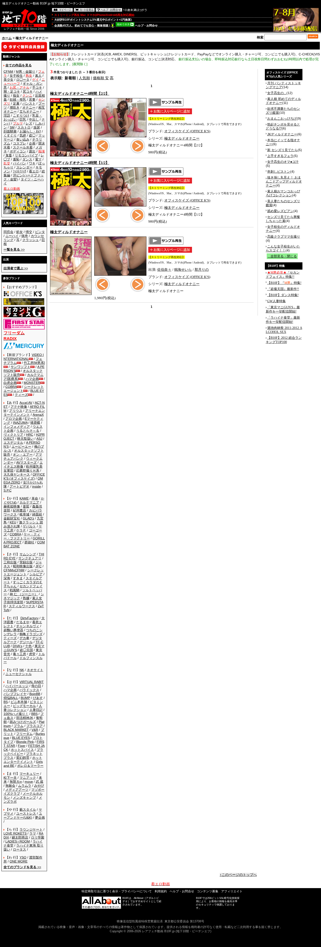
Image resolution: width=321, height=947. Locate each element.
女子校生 (16, 75)
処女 (19, 232)
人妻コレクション (23, 708)
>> (14, 249)
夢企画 (40, 817)
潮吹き (15, 107)
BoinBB (34, 694)
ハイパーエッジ (16, 686)
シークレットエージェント (24, 572)
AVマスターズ (26, 462)
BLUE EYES (21, 738)
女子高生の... (276, 93)
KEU (13, 522)
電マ (38, 159)
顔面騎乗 (10, 131)
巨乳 (23, 119)
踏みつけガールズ (23, 722)
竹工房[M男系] (34, 363)
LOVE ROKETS (15, 833)
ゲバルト (29, 526)
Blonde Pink (25, 742)
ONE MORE (18, 861)
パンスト (28, 103)
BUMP (25, 698)
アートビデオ (19, 486)
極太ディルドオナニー (182, 138)
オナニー (28, 107)
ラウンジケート (31, 829)
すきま (18, 578)
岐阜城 (24, 514)
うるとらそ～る (27, 430)
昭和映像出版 (23, 566)
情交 (29, 232)
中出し (34, 119)
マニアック (28, 777)
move (29, 781)
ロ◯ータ (22, 79)
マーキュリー (29, 773)
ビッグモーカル (24, 706)
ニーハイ (12, 236)
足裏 (16, 103)
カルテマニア (29, 502)
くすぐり (10, 135)
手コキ (37, 87)
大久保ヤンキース (17, 474)
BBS (34, 714)
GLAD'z (28, 518)
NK (22, 670)
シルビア (36, 574)
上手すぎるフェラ (280, 156)
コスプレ (19, 143)
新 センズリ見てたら (282, 150)
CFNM (8, 71)
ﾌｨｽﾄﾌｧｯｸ (19, 171)
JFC (38, 566)
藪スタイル (28, 809)
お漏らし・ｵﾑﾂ (30, 131)
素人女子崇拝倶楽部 (23, 600)
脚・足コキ (12, 91)
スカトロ (24, 127)
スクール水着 (23, 147)
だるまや (22, 622)
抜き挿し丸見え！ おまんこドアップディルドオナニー (284, 181)
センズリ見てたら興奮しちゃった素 (283, 219)
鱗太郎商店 (20, 837)
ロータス (19, 849)
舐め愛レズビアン (280, 211)
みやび (39, 785)
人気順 (84, 78)
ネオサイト (35, 670)
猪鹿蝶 (35, 422)
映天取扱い (25, 438)
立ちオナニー (29, 111)
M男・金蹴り (25, 71)
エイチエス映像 (23, 464)
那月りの (202, 269)
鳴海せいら (183, 269)
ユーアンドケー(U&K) (23, 815)
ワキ (32, 163)
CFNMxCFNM (14, 570)
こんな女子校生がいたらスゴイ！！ (283, 248)
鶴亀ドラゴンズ (31, 634)
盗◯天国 (26, 650)
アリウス (15, 410)
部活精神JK (24, 718)
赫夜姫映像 (12, 506)
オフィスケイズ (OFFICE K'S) (187, 131)
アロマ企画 (13, 418)
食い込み (22, 139)
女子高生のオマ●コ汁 (283, 162)
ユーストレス (26, 813)
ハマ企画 (32, 379)
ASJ (39, 438)
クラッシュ (30, 240)
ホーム (7, 38)
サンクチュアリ (29, 558)
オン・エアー (23, 454)
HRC (29, 434)
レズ (29, 123)
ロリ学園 (37, 837)
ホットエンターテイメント (23, 760)
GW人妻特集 (276, 301)
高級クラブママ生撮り (283, 236)
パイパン (19, 163)
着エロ (34, 171)
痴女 (16, 95)
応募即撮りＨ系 (27, 470)
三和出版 (10, 562)
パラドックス (29, 690)
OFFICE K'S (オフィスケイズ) (24, 476)
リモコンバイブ (26, 155)
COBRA (11, 387)
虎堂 (32, 654)
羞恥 (16, 159)
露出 (32, 151)
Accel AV (26, 403)
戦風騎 (15, 590)
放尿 (36, 127)
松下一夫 (10, 777)
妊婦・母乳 (18, 99)
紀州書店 (19, 510)
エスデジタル (13, 442)
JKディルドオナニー (282, 134)
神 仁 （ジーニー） (24, 594)
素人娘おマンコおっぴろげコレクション (283, 193)
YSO (23, 857)
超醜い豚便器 (13, 630)
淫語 (7, 115)
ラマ (32, 833)
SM (12, 127)
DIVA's (17, 646)
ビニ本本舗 (19, 702)
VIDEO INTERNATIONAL (24, 357)
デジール (26, 642)
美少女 (8, 79)
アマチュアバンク (23, 456)
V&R (34, 730)
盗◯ (32, 135)
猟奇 (24, 236)
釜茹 (26, 506)
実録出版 (26, 562)
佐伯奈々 (164, 269)
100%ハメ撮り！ (16, 714)
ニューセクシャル (18, 674)
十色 (28, 646)
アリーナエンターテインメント (24, 412)
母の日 (36, 686)
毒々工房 (19, 654)
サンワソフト (20, 367)
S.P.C (8, 490)
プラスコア (34, 726)
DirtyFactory (29, 618)
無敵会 (10, 785)
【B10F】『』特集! (284, 283)
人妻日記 (36, 710)
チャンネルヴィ (27, 626)
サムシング (28, 554)
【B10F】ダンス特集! (283, 295)
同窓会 (8, 232)
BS (6, 702)
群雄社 (29, 542)
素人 (38, 75)
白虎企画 (10, 383)
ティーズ (21, 395)
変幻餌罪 (22, 758)
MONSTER (32, 383)
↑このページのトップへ (238, 875)
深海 (7, 578)
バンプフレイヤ (15, 694)
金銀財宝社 (12, 518)
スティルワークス (22, 606)
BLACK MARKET (16, 730)
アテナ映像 (19, 407)
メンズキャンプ (24, 797)
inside (36, 486)
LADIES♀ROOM (17, 841)
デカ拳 (24, 638)
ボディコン (18, 151)
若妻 (32, 99)
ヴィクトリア (13, 434)
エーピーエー (21, 446)
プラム (18, 726)
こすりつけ (21, 115)
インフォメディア (17, 426)
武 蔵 (39, 781)
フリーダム (24, 734)
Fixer (21, 746)
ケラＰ (21, 530)
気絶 (23, 135)
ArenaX (38, 414)
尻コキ (28, 91)
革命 (34, 498)
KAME (24, 498)
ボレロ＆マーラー (30, 766)
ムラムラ (24, 785)
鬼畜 (8, 155)
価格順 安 (101, 78)
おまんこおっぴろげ (282, 118)
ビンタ (40, 232)
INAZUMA (20, 422)
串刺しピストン (278, 171)
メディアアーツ (16, 789)
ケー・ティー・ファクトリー (22, 536)
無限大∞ (16, 781)
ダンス (27, 159)
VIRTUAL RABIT (32, 682)
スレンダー (24, 167)
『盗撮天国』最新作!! (283, 289)
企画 (32, 143)
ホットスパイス (22, 750)
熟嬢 (26, 598)
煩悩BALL (11, 698)
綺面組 (37, 514)
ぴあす (38, 698)
